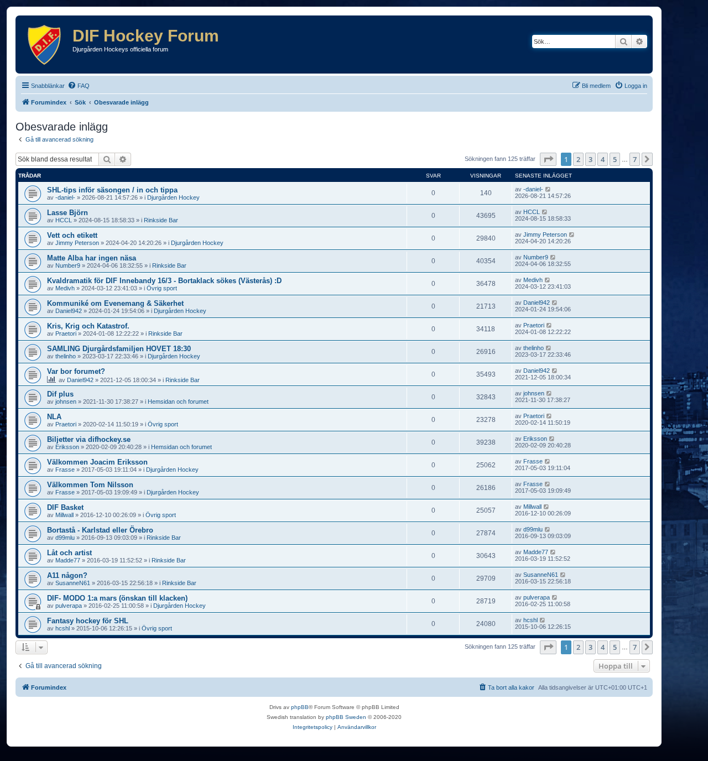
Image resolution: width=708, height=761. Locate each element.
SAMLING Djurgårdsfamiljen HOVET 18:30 (119, 349)
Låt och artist (69, 553)
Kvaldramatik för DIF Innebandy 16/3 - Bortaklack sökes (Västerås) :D (164, 281)
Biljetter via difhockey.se (89, 439)
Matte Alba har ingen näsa (91, 258)
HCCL (63, 220)
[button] (548, 159)
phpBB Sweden (346, 717)
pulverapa (68, 605)
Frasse (65, 469)
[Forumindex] (45, 44)
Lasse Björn (67, 213)
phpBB (300, 707)
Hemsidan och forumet (178, 401)
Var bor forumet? (76, 371)
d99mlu (65, 537)
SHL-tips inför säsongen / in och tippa (112, 190)
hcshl (62, 628)
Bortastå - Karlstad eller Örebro (100, 530)
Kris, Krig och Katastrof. (88, 326)
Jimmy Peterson (77, 242)
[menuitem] (78, 85)
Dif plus (60, 394)
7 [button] (635, 159)
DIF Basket (65, 507)
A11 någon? (67, 575)
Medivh (65, 288)
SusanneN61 (72, 583)
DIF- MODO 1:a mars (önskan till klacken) (117, 598)
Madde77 (67, 560)
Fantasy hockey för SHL (87, 621)
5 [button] (615, 159)
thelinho (65, 356)
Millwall (64, 515)
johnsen (65, 401)
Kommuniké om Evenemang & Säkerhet (115, 303)
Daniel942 (68, 310)
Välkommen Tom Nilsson (90, 485)
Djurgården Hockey (173, 197)
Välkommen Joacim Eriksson (97, 462)
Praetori (65, 333)
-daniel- (65, 197)
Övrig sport (162, 288)
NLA (54, 417)
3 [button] (590, 159)
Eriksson (67, 447)
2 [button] (578, 159)
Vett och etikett (72, 235)
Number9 (67, 265)
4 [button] (603, 159)
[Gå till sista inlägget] (548, 189)
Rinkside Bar (161, 220)
